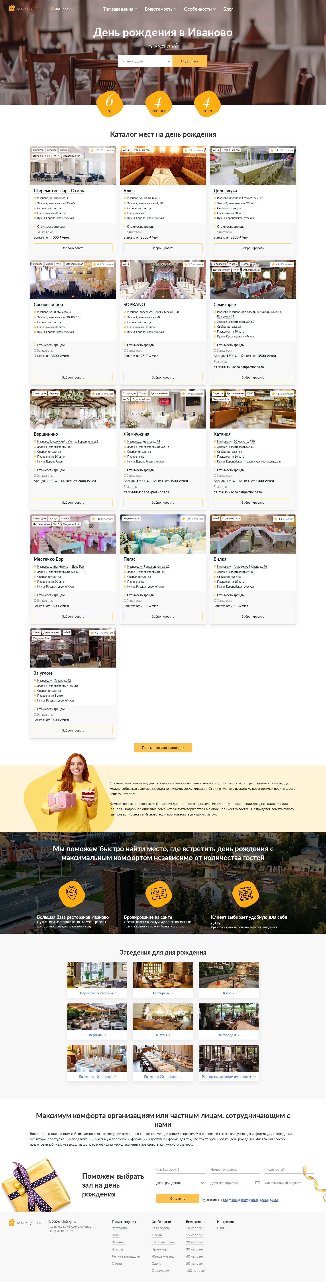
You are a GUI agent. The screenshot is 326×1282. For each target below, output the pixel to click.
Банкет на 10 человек (95, 1077)
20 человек (195, 1242)
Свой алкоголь (163, 1242)
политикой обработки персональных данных (251, 1199)
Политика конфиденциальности (71, 1226)
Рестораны (161, 993)
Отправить (177, 1198)
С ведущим (160, 1270)
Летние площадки (126, 1256)
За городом (227, 1035)
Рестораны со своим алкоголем (226, 1077)
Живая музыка (163, 1256)
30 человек (195, 1249)
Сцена (156, 1263)
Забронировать (73, 248)
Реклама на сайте (60, 1231)
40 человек (195, 1256)
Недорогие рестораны (96, 993)
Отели (117, 1263)
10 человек (195, 1228)
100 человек (196, 1270)
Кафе (227, 993)
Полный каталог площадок (163, 748)
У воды (157, 1235)
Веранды (95, 1035)
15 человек (195, 1235)
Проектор (159, 1249)
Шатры (161, 1035)
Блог (228, 9)
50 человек (195, 1263)
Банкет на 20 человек (160, 1077)
